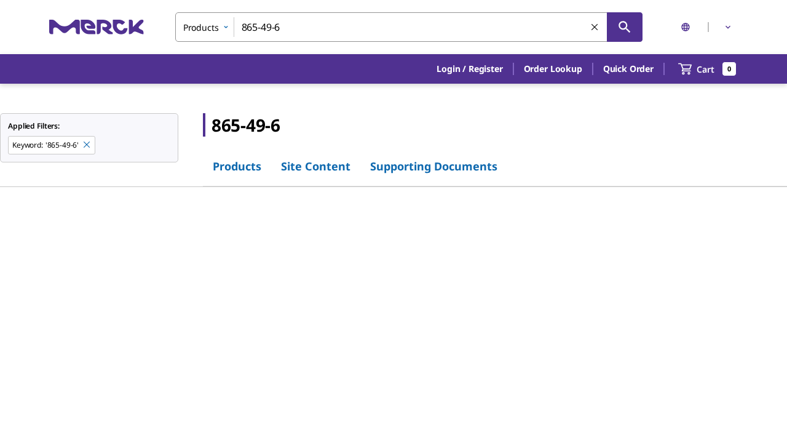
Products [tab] (237, 166)
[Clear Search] (595, 27)
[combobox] (409, 27)
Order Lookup (553, 68)
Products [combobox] (201, 27)
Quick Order (628, 68)
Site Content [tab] (315, 166)
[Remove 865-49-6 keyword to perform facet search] (87, 145)
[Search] (625, 27)
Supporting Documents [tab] (433, 166)
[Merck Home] (96, 27)
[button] (469, 69)
